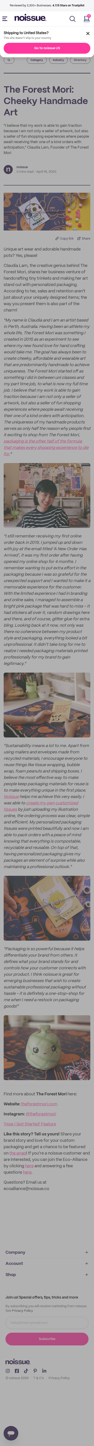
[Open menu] (5, 18)
